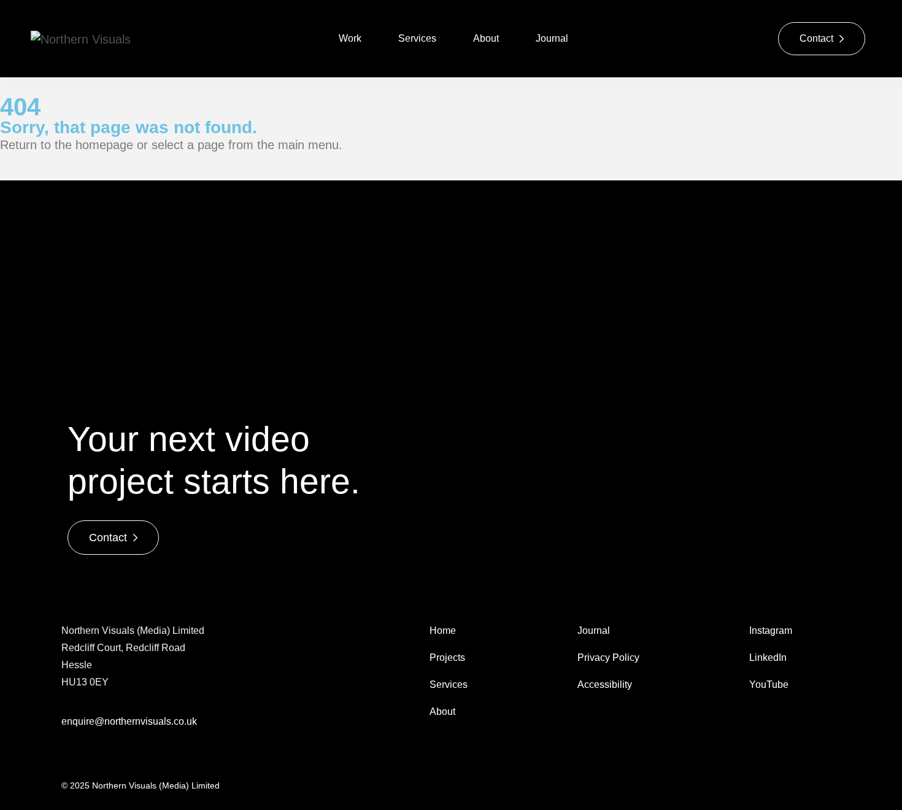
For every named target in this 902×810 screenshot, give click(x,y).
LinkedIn (768, 657)
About (486, 38)
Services (417, 38)
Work (350, 38)
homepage (104, 145)
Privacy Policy (608, 657)
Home (444, 630)
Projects (447, 657)
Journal (552, 38)
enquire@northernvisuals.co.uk (129, 721)
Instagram (770, 630)
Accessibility (604, 684)
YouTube (768, 684)
